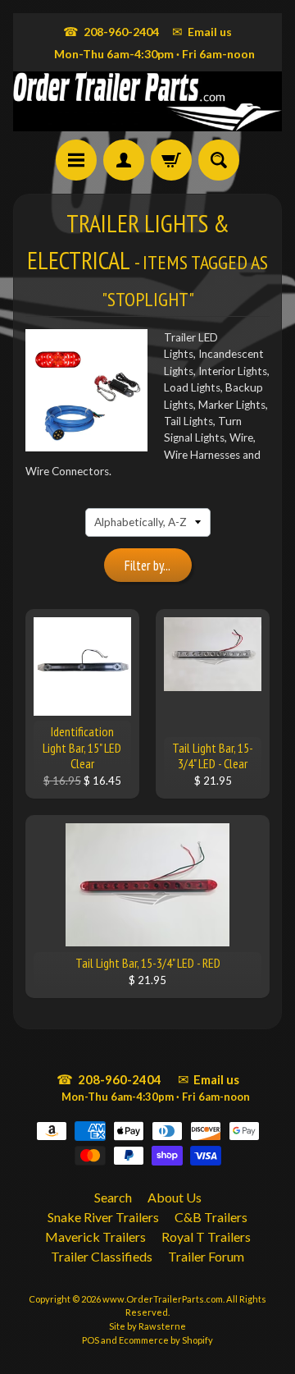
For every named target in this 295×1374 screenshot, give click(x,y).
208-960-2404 (111, 31)
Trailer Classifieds (101, 1256)
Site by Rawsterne (147, 1326)
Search (113, 1197)
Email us (202, 31)
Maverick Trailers (95, 1236)
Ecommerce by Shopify (166, 1340)
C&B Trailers (211, 1217)
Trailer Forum (206, 1256)
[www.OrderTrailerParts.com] (147, 101)
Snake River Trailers (103, 1217)
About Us (175, 1197)
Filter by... (147, 565)
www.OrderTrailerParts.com (162, 1299)
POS (90, 1340)
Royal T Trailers (206, 1236)
